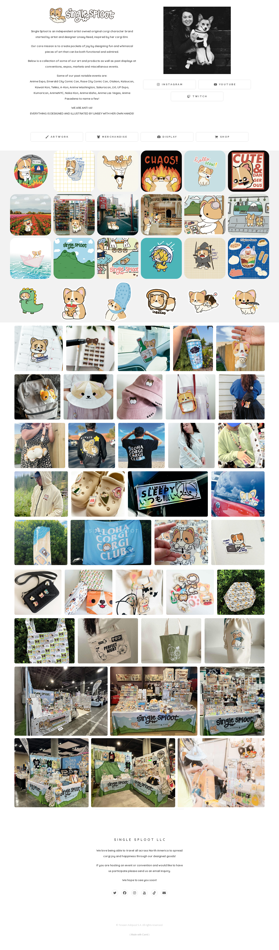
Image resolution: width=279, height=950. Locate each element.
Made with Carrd (139, 934)
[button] (169, 84)
